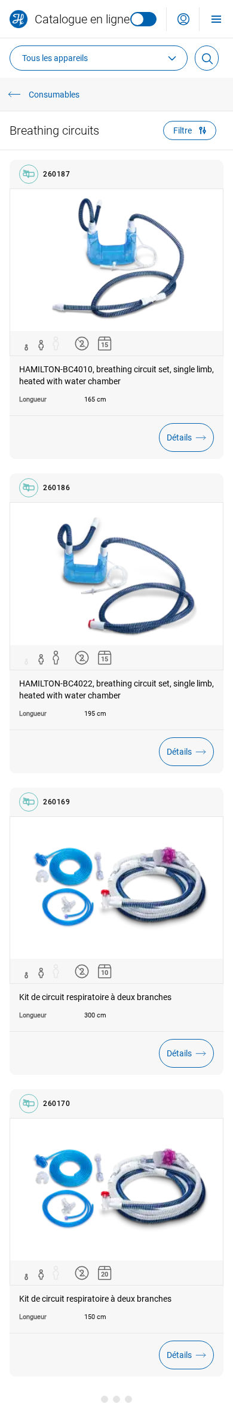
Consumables (54, 94)
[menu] (216, 19)
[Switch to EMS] (143, 19)
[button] (183, 19)
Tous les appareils (55, 58)
